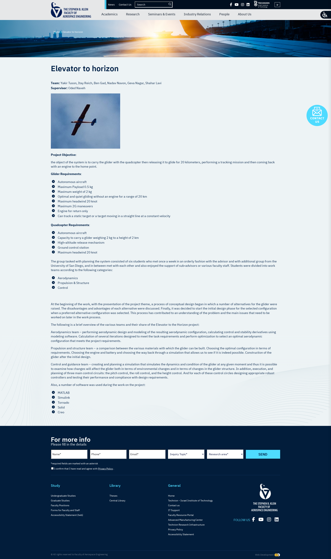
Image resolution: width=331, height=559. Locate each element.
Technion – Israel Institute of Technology (190, 500)
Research (133, 14)
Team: (56, 83)
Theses (113, 495)
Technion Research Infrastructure (186, 524)
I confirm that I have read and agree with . (84, 468)
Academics (109, 14)
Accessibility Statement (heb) (67, 515)
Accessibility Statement (181, 534)
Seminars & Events (161, 14)
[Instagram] (242, 4)
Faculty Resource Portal (181, 515)
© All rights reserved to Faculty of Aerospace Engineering (79, 554)
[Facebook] (231, 4)
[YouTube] (236, 4)
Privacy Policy (105, 468)
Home (171, 495)
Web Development (264, 554)
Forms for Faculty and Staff (65, 510)
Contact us (174, 505)
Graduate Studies (60, 500)
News (111, 4)
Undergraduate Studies (63, 495)
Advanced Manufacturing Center (185, 519)
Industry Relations (197, 14)
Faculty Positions (60, 505)
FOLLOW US (242, 520)
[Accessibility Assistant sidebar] (325, 15)
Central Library (117, 500)
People (224, 14)
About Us (244, 14)
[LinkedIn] (248, 4)
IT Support (174, 510)
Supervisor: (59, 88)
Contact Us (125, 4)
